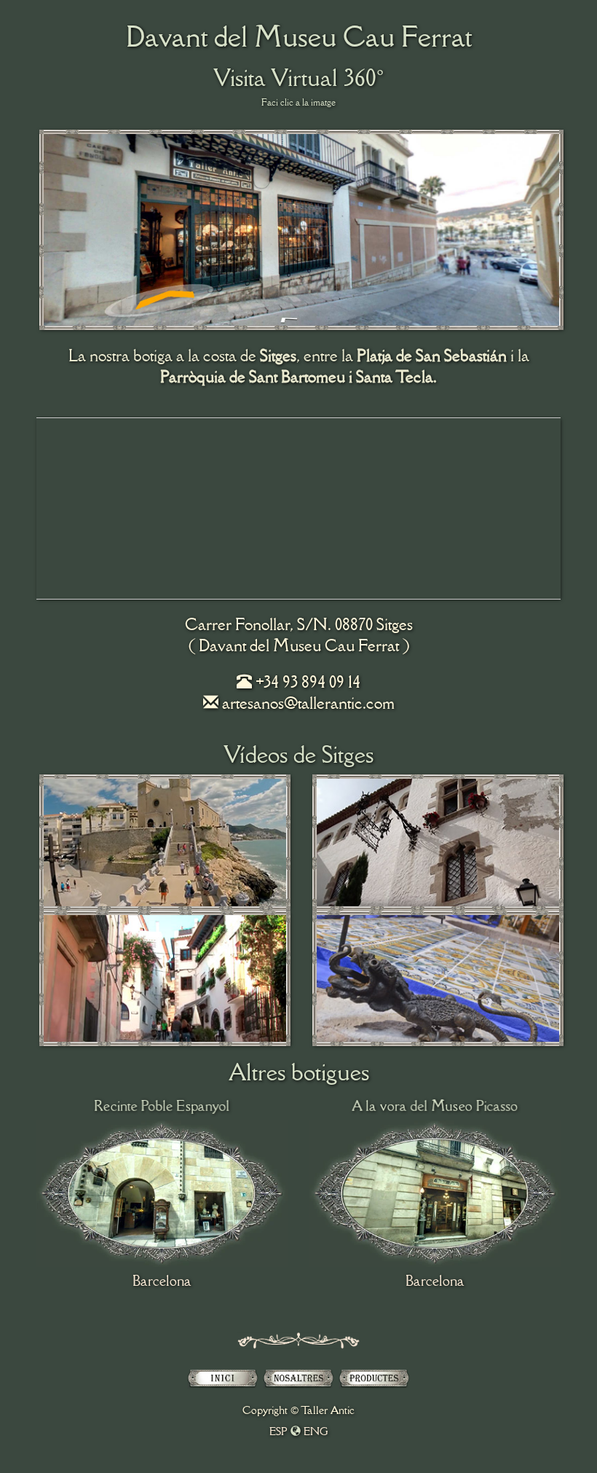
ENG (316, 1431)
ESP (278, 1431)
